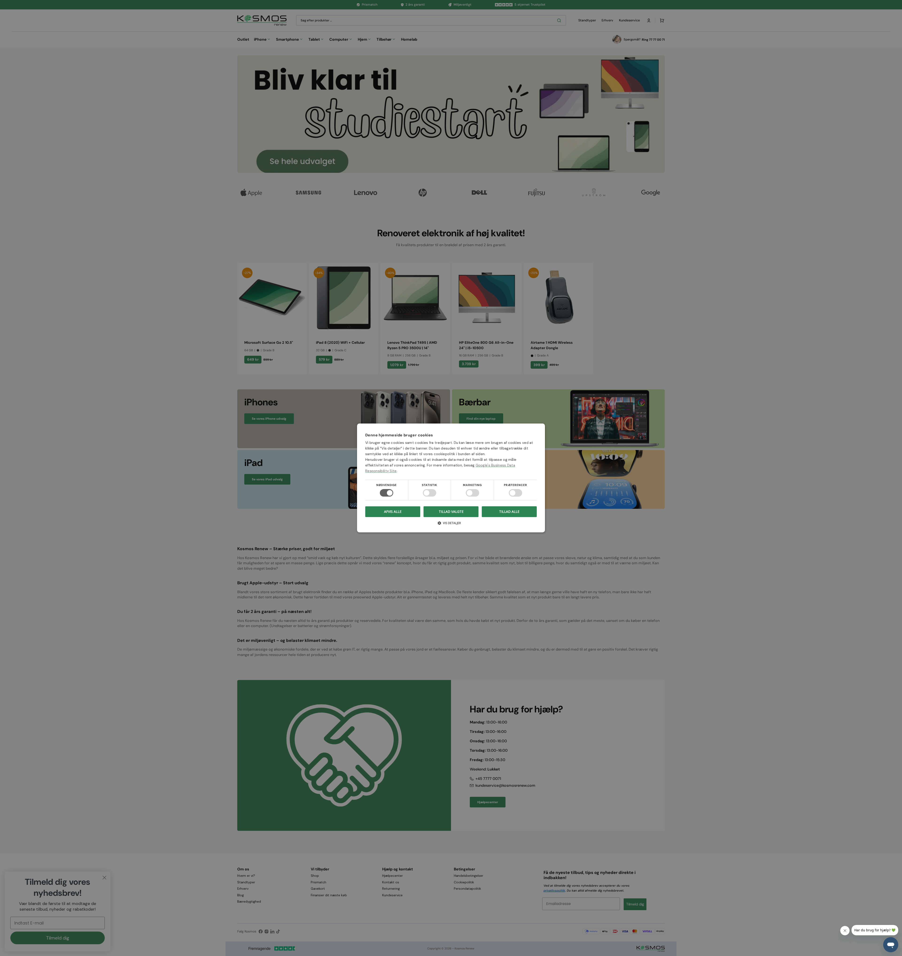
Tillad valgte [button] (451, 511)
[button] (451, 525)
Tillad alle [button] (509, 511)
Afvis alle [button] (392, 512)
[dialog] (451, 478)
